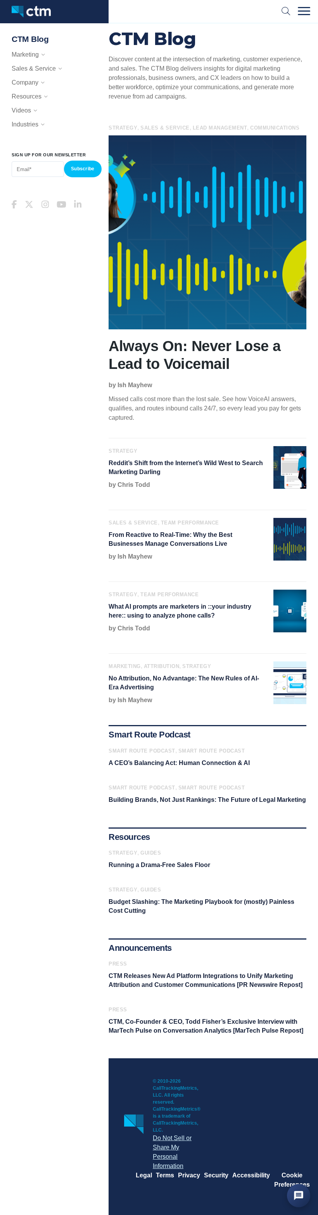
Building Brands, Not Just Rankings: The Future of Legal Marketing (207, 799)
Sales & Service (165, 128)
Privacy (189, 1175)
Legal (144, 1175)
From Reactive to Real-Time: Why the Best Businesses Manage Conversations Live (170, 539)
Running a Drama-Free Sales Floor (159, 865)
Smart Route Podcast (142, 751)
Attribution (162, 666)
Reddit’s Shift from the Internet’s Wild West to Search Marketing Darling (186, 467)
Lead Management (220, 128)
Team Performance (190, 523)
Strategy (123, 128)
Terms (165, 1175)
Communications (274, 128)
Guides (150, 853)
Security (216, 1175)
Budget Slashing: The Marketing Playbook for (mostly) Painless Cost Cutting (201, 906)
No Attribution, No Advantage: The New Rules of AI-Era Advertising (184, 683)
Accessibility (251, 1175)
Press (118, 964)
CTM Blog (30, 39)
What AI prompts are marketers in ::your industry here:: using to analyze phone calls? (180, 611)
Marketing (125, 666)
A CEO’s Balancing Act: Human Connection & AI (179, 763)
